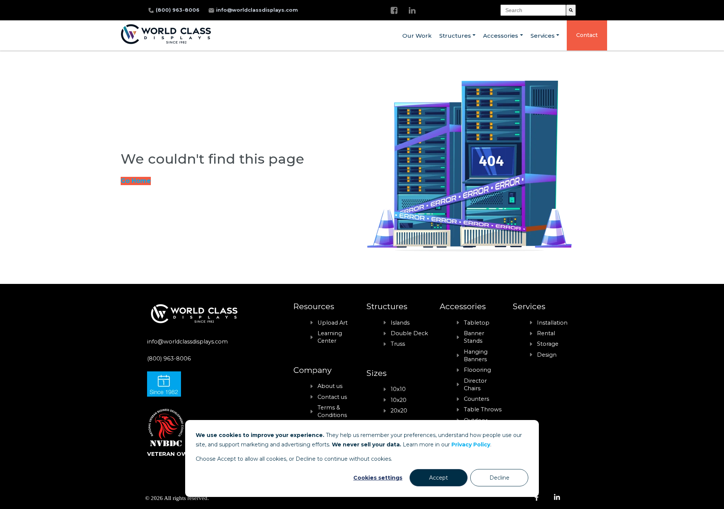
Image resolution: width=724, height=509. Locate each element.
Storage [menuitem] (547, 343)
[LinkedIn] (412, 10)
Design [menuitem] (547, 354)
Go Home (136, 180)
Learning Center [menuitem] (330, 337)
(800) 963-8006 (178, 10)
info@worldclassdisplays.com (257, 10)
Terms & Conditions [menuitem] (332, 411)
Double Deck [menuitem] (409, 333)
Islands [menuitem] (400, 322)
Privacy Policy (470, 444)
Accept (438, 477)
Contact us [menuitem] (332, 397)
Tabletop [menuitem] (476, 322)
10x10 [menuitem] (398, 389)
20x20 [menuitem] (399, 410)
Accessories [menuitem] (500, 35)
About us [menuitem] (330, 386)
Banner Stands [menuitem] (474, 337)
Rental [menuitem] (546, 333)
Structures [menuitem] (455, 35)
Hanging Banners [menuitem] (476, 355)
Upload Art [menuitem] (333, 322)
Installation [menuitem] (552, 322)
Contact (587, 35)
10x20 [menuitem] (398, 400)
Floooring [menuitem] (477, 369)
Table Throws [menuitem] (483, 409)
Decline (499, 477)
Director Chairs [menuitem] (475, 384)
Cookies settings (377, 477)
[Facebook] (394, 10)
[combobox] (533, 10)
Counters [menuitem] (476, 399)
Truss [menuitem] (398, 343)
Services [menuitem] (543, 35)
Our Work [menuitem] (417, 35)
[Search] (571, 10)
